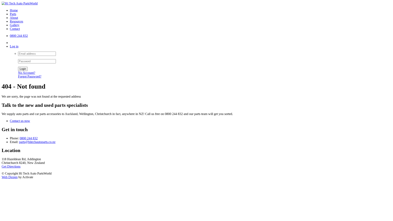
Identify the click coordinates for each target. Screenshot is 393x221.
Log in (14, 46)
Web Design (10, 177)
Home (14, 10)
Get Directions (11, 166)
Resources (16, 21)
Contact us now (20, 121)
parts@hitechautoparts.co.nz (37, 142)
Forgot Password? (29, 76)
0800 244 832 (19, 35)
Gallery (14, 25)
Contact (15, 28)
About (14, 17)
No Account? (26, 72)
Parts (13, 14)
